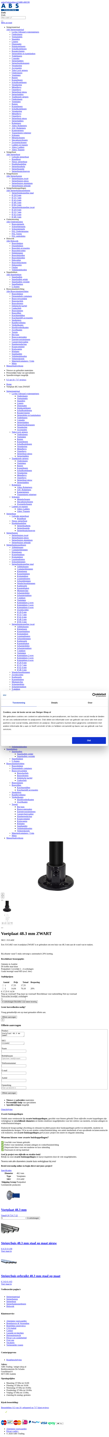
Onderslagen (17, 34)
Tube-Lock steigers (20, 70)
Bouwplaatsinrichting (15, 763)
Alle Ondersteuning (14, 222)
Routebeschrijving (14, 1360)
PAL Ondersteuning (20, 231)
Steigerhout (11, 514)
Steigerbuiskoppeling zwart (23, 207)
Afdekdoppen (17, 547)
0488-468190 (24, 2)
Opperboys (16, 89)
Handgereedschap (19, 344)
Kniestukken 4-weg (25, 607)
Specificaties (6, 1170)
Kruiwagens (17, 349)
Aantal (4, 1078)
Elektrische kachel (19, 306)
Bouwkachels (17, 301)
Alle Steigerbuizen (14, 176)
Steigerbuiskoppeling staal (23, 193)
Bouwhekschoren (19, 262)
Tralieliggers (17, 56)
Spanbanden (17, 354)
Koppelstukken (18, 554)
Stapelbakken (17, 284)
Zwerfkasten (17, 330)
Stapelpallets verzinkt (21, 282)
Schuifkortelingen (19, 49)
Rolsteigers (16, 123)
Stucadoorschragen (20, 140)
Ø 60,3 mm (16, 205)
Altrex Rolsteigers (19, 126)
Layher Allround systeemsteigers (25, 32)
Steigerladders (18, 61)
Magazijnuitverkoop (14, 366)
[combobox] (13, 17)
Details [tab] (54, 703)
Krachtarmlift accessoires (22, 318)
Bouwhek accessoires (21, 248)
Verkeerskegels (18, 359)
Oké (89, 740)
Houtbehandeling (19, 164)
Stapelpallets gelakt (20, 279)
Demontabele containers (22, 296)
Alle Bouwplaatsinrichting (17, 291)
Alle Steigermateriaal (15, 29)
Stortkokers (16, 320)
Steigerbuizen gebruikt (21, 186)
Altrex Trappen (18, 150)
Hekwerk (10, 1306)
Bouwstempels (18, 224)
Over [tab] (90, 703)
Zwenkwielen (23, 610)
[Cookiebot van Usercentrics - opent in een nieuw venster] (94, 695)
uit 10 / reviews (16, 380)
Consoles (15, 58)
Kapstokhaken (23, 588)
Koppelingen (17, 80)
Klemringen (17, 552)
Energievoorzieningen (21, 339)
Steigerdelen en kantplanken (23, 53)
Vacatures (10, 1342)
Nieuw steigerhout (19, 162)
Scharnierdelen (23, 593)
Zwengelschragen (19, 142)
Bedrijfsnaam (7, 1056)
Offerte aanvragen (9, 1017)
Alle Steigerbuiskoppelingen (18, 190)
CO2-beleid (11, 1328)
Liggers (15, 41)
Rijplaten (15, 351)
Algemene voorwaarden (16, 1321)
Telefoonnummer (9, 1063)
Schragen (16, 135)
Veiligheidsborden (19, 270)
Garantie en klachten (15, 1333)
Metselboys (16, 87)
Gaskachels (16, 308)
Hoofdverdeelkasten (20, 327)
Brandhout (16, 159)
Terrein (15, 332)
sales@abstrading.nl (9, 2)
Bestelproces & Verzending (17, 1323)
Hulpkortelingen (18, 46)
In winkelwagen (33, 1218)
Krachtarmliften (18, 315)
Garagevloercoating (20, 342)
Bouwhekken (17, 243)
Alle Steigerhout (13, 154)
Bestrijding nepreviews (16, 1326)
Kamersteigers (18, 130)
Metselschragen (18, 138)
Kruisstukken (17, 557)
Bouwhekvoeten (19, 250)
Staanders (16, 39)
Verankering (17, 65)
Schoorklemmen (18, 562)
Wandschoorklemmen (26, 583)
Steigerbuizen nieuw (20, 181)
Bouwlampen (17, 310)
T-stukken (21, 598)
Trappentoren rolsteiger (21, 133)
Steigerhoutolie (18, 169)
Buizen (15, 77)
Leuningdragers (18, 559)
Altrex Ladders (18, 147)
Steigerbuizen (12, 533)
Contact (9, 1330)
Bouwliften (16, 313)
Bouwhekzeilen (18, 255)
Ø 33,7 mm (16, 198)
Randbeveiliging (19, 322)
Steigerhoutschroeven (21, 171)
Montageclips (22, 590)
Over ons (10, 1340)
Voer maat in (6, 1251)
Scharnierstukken (24, 595)
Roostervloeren (18, 51)
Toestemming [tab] (18, 703)
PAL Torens (17, 234)
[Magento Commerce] (10, 10)
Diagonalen (16, 44)
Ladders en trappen (20, 145)
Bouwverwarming (19, 298)
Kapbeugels (22, 586)
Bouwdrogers (17, 303)
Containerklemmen (20, 550)
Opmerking (6, 1085)
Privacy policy (12, 1431)
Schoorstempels (18, 229)
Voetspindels (17, 37)
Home (9, 384)
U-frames (16, 286)
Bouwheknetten (18, 258)
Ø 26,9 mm (16, 195)
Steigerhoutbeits (18, 166)
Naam (4, 1048)
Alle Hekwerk (12, 241)
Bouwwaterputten (19, 337)
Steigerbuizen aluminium (22, 183)
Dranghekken (17, 246)
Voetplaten (16, 75)
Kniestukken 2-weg (25, 602)
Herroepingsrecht (13, 1335)
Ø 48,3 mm (16, 202)
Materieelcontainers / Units (23, 361)
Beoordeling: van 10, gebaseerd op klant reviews (25, 1407)
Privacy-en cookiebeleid (16, 1338)
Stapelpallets (17, 277)
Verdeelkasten (17, 325)
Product (5, 1031)
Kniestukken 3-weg (25, 605)
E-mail (4, 1070)
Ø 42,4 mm (16, 200)
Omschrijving (6, 1109)
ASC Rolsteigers (19, 128)
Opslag (15, 267)
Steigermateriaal (13, 391)
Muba (14, 363)
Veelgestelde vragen (14, 1345)
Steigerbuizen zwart (20, 178)
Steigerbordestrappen (20, 63)
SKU (4, 1040)
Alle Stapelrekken (13, 274)
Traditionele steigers (20, 97)
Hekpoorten (17, 265)
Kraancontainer (18, 347)
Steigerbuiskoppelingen (16, 545)
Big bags (15, 334)
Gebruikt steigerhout (20, 157)
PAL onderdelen (18, 236)
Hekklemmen (17, 253)
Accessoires (17, 68)
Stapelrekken (11, 749)
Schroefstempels (18, 226)
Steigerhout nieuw (19, 92)
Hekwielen (16, 260)
